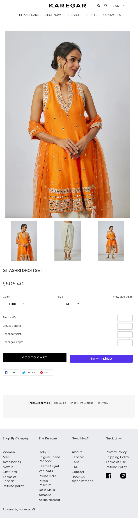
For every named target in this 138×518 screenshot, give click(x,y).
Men (6, 457)
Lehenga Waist (12, 334)
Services (78, 457)
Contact (78, 471)
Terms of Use (116, 462)
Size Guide (60, 403)
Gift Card (10, 471)
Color (6, 297)
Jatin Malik (47, 489)
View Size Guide (123, 297)
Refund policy (13, 486)
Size (60, 297)
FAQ (75, 467)
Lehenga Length (13, 342)
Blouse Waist (11, 317)
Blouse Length (12, 326)
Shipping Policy (117, 457)
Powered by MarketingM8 (19, 509)
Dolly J (44, 452)
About (77, 452)
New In (8, 467)
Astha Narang (49, 499)
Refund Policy (116, 467)
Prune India (47, 476)
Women (9, 452)
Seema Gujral (49, 466)
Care (75, 462)
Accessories (12, 462)
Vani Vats (46, 471)
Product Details (40, 403)
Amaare (45, 495)
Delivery (103, 403)
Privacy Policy (116, 452)
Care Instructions (81, 403)
